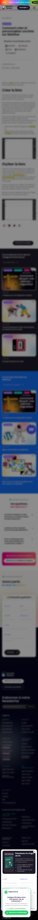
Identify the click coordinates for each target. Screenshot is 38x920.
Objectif (23, 888)
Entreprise (6, 888)
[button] (34, 7)
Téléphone (23, 879)
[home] (7, 7)
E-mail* (5, 879)
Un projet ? (23, 7)
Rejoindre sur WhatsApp (18, 913)
